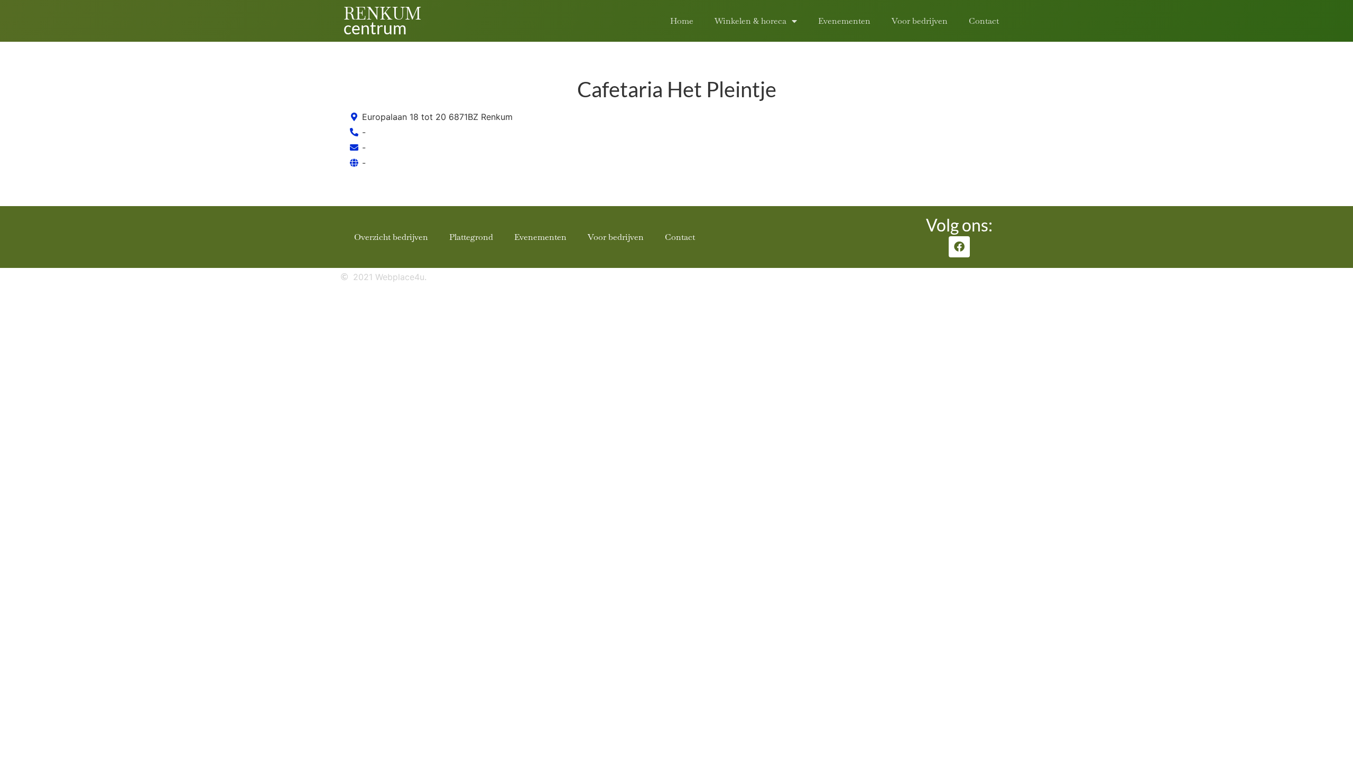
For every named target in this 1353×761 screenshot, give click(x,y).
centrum (375, 27)
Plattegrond (471, 237)
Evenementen (844, 20)
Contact (984, 20)
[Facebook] (959, 246)
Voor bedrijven (920, 20)
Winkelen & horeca (750, 20)
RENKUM (382, 13)
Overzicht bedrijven (391, 237)
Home (681, 20)
